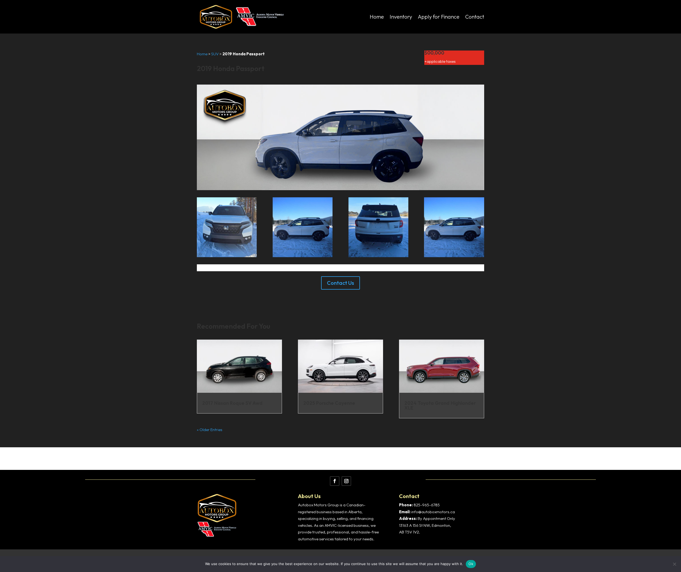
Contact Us (340, 282)
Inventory (401, 16)
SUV (215, 53)
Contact (474, 16)
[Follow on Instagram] (346, 481)
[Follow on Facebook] (334, 481)
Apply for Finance (438, 16)
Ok (470, 564)
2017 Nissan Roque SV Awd (232, 403)
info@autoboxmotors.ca (433, 511)
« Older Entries (209, 429)
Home (377, 16)
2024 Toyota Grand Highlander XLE (440, 405)
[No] (674, 564)
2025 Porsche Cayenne (329, 403)
